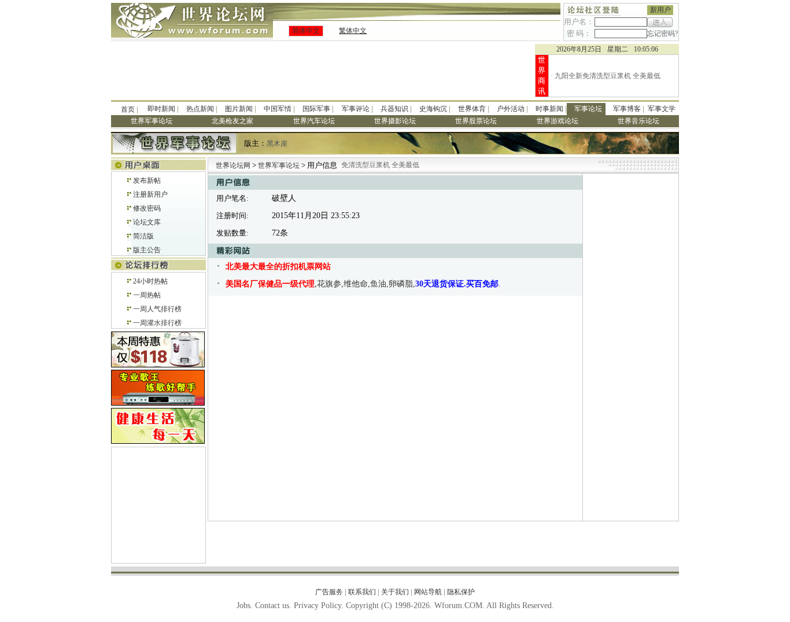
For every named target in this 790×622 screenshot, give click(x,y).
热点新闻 (200, 109)
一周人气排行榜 (157, 309)
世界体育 (472, 109)
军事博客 (627, 109)
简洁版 (143, 236)
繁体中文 (353, 31)
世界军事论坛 (279, 165)
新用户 (660, 10)
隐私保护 (461, 592)
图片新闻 (239, 109)
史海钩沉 (433, 109)
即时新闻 (161, 109)
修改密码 (147, 208)
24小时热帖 (150, 281)
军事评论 (356, 109)
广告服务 (329, 592)
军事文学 (661, 109)
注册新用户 (150, 194)
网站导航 (428, 592)
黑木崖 (277, 143)
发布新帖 (147, 180)
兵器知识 (394, 109)
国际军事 (316, 109)
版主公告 (147, 250)
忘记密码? (662, 34)
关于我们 (395, 592)
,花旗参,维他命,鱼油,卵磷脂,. (363, 283)
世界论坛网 (233, 165)
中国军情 (277, 109)
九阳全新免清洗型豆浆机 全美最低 (607, 76)
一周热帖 (147, 295)
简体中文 (306, 31)
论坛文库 (147, 222)
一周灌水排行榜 (157, 323)
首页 (128, 109)
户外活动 (511, 109)
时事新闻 (549, 109)
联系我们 (362, 592)
